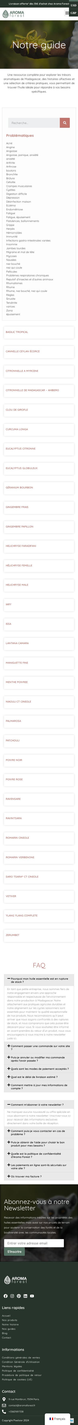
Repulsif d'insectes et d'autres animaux (29, 279)
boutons (11, 170)
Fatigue (10, 213)
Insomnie (11, 244)
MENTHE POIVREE (17, 682)
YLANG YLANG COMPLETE (21, 915)
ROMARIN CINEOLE (17, 837)
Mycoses (11, 256)
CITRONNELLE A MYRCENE (22, 370)
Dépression (13, 197)
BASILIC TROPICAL (17, 332)
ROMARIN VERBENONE (20, 857)
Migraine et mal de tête (20, 252)
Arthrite (10, 162)
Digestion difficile (16, 193)
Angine (10, 147)
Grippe (10, 224)
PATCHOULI (12, 740)
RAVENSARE (13, 798)
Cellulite (10, 182)
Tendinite (11, 302)
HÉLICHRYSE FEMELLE (19, 565)
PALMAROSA (13, 720)
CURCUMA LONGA (17, 429)
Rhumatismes (14, 283)
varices (10, 306)
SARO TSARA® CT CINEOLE (22, 876)
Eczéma (11, 205)
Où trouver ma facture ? (26, 1176)
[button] (67, 13)
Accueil (6, 1315)
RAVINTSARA (14, 818)
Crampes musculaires (19, 186)
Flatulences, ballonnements (22, 220)
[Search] (65, 123)
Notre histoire (10, 1324)
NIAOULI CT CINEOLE (18, 701)
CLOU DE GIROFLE (17, 409)
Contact (6, 1337)
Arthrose (11, 166)
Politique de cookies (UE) (17, 1379)
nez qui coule (14, 267)
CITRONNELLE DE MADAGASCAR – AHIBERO (32, 390)
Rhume (10, 287)
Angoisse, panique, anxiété (22, 154)
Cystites (10, 189)
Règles (10, 294)
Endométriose (14, 209)
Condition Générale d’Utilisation (21, 1361)
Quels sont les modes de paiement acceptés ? (40, 1068)
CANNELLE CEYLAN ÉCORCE (23, 351)
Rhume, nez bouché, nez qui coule (26, 290)
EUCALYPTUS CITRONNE (20, 448)
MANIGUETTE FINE (17, 662)
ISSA (8, 623)
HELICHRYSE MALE (17, 584)
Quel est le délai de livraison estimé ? (34, 1077)
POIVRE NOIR (14, 760)
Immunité (11, 236)
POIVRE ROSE (14, 779)
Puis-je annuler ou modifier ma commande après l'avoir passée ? (38, 1059)
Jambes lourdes (15, 248)
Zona (9, 310)
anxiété (10, 158)
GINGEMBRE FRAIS (17, 507)
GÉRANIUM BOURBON (19, 487)
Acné (9, 143)
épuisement (13, 314)
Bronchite (12, 174)
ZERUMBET (12, 935)
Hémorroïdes (14, 232)
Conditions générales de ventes (21, 1357)
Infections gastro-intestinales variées (28, 240)
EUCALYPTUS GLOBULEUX (21, 468)
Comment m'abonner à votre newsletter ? (37, 1104)
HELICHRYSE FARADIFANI (21, 545)
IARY (8, 604)
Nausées (11, 259)
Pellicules (11, 271)
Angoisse (11, 151)
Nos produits (9, 1320)
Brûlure (10, 178)
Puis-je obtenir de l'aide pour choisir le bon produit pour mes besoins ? (38, 1144)
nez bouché (13, 263)
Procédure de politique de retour (22, 1375)
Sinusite (10, 298)
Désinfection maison (18, 201)
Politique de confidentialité (18, 1370)
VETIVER (11, 896)
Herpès (10, 228)
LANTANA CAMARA (17, 643)
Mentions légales (12, 1366)
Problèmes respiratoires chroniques (27, 275)
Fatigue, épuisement (18, 217)
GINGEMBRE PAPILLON (19, 526)
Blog (4, 1333)
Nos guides (8, 1328)
